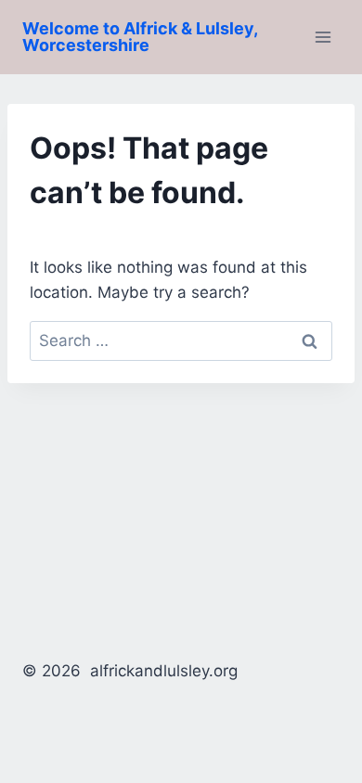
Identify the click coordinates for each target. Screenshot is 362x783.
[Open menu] (322, 36)
